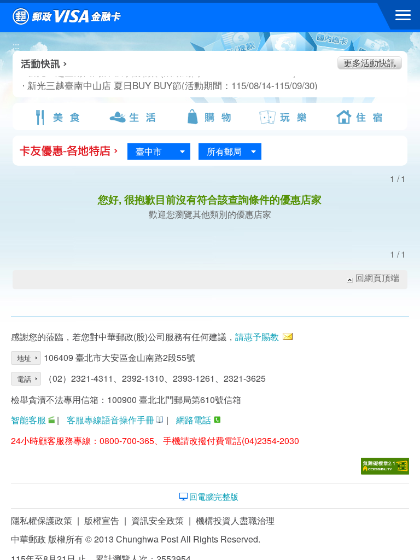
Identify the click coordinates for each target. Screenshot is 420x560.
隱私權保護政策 (41, 520)
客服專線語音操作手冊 (110, 419)
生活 (134, 117)
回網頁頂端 (377, 278)
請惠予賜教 (257, 336)
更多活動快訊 (369, 62)
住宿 (361, 117)
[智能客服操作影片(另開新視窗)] (51, 419)
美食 (58, 117)
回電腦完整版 (213, 496)
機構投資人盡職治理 (235, 520)
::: (16, 45)
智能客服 (28, 419)
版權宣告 (101, 520)
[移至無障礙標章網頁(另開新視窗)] (385, 466)
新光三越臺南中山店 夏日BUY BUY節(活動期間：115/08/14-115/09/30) (136, 85)
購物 (210, 117)
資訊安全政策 (157, 520)
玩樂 (285, 117)
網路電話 (193, 419)
